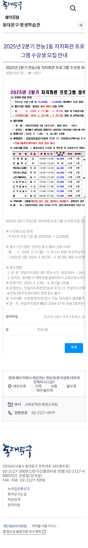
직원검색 (14, 499)
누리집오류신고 (19, 489)
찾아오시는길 (17, 494)
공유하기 (81, 25)
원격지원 (14, 505)
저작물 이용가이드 (44, 526)
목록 (74, 347)
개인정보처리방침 (15, 526)
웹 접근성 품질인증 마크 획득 (22, 531)
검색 (71, 11)
